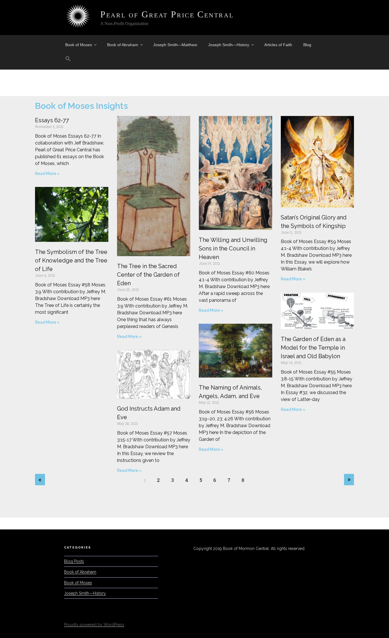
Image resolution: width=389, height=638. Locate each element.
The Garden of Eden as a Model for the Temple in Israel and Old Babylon (313, 348)
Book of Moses (78, 44)
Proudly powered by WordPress (94, 624)
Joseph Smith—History (228, 44)
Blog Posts (74, 561)
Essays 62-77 (52, 120)
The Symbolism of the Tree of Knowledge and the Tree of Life (71, 260)
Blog (307, 44)
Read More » (47, 173)
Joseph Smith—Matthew (175, 44)
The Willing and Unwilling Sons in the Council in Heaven (233, 248)
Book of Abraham (122, 44)
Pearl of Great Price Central (167, 14)
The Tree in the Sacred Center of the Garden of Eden (148, 275)
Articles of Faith (278, 44)
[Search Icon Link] (68, 59)
